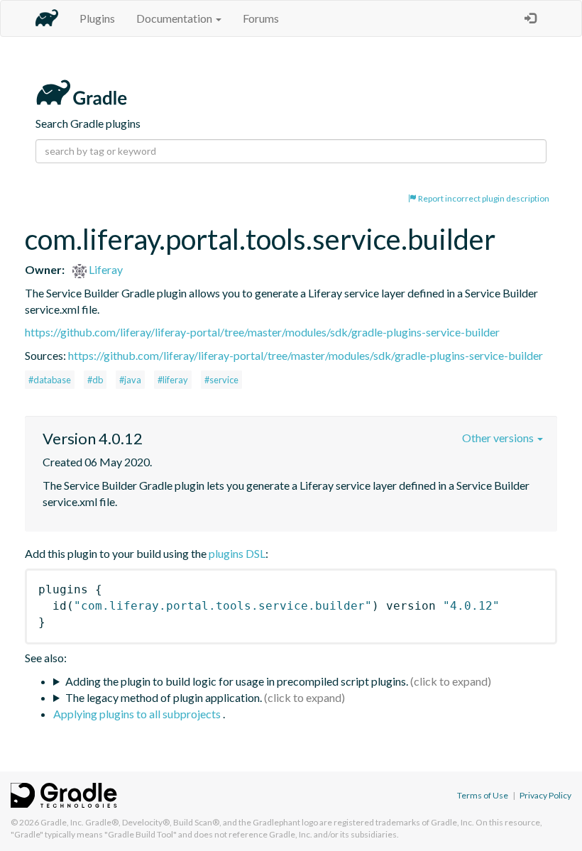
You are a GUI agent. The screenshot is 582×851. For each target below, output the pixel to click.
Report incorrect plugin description (483, 198)
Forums (261, 18)
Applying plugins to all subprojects (138, 713)
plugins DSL (237, 553)
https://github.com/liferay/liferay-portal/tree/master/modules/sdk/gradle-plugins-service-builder (262, 332)
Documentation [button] (175, 18)
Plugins (97, 18)
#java (130, 379)
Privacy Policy (545, 795)
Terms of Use (482, 795)
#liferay (173, 379)
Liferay (105, 269)
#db (95, 379)
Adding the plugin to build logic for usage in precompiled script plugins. (236, 681)
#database (49, 379)
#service (221, 379)
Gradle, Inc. (62, 822)
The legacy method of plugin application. (163, 697)
